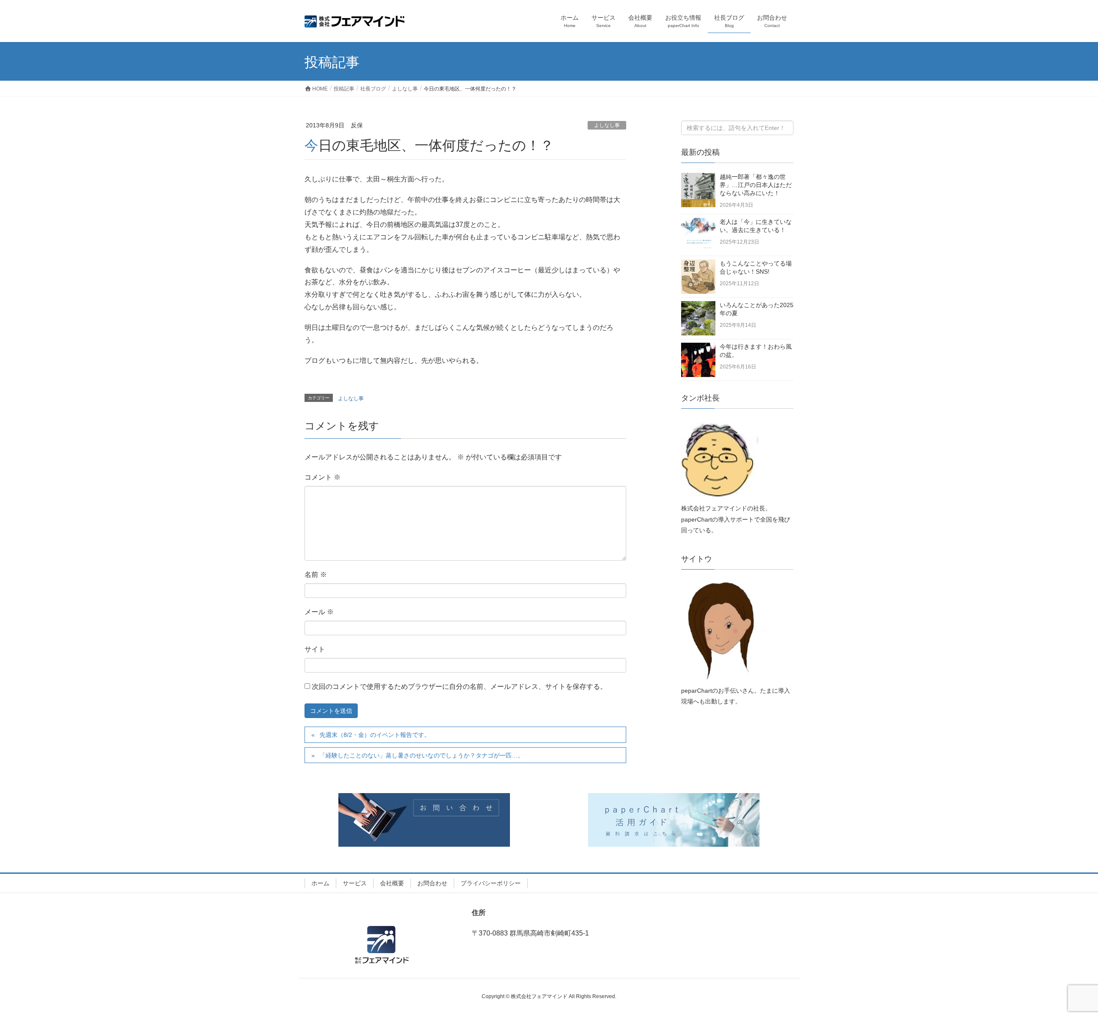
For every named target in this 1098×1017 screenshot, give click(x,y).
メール (319, 612)
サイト (315, 649)
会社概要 (392, 883)
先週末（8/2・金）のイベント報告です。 (375, 734)
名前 (316, 574)
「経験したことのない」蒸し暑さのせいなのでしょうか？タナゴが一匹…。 (422, 755)
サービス (355, 883)
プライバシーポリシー (491, 883)
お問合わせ (432, 883)
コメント (323, 477)
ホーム (320, 883)
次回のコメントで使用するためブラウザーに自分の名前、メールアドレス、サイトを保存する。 (459, 686)
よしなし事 (607, 125)
